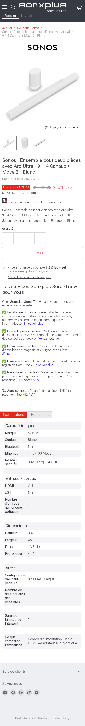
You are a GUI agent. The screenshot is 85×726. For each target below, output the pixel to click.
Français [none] (10, 15)
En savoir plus (52, 202)
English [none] (26, 15)
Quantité (7, 228)
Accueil (7, 28)
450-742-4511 (26, 395)
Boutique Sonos (28, 28)
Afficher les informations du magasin (29, 277)
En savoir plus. (34, 324)
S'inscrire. (9, 354)
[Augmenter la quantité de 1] (40, 238)
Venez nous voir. (49, 339)
